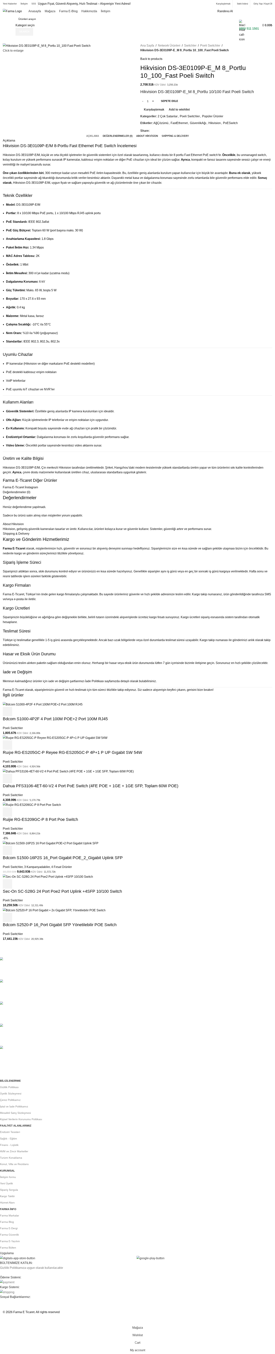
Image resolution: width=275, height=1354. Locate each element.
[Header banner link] (137, 677)
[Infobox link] (137, 18)
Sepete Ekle (169, 101)
